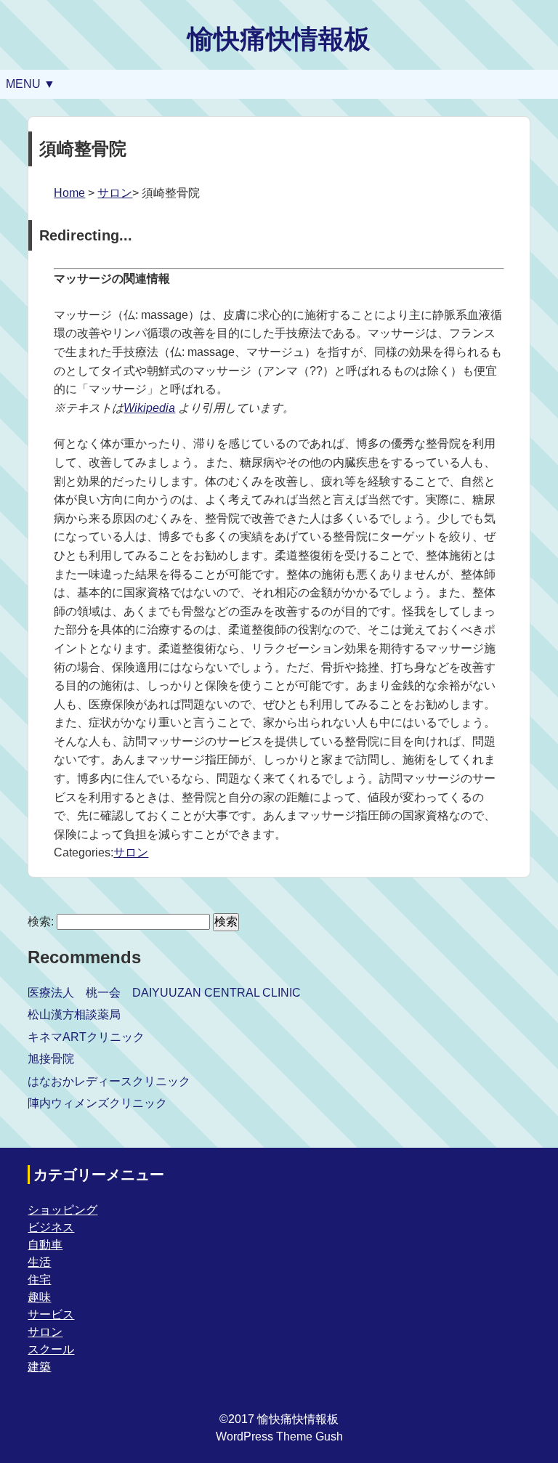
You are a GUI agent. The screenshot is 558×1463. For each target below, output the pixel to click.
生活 (39, 1262)
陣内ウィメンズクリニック (97, 1103)
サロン (114, 193)
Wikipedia (149, 408)
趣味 (39, 1297)
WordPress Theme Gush (279, 1436)
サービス (51, 1314)
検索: (41, 921)
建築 (39, 1367)
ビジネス (51, 1227)
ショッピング (62, 1210)
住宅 (39, 1279)
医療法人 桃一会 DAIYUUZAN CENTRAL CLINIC (164, 992)
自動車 (45, 1245)
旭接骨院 (51, 1059)
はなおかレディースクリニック (109, 1081)
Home (69, 193)
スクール (51, 1349)
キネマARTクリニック (86, 1037)
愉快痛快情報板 (279, 39)
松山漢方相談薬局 (74, 1014)
